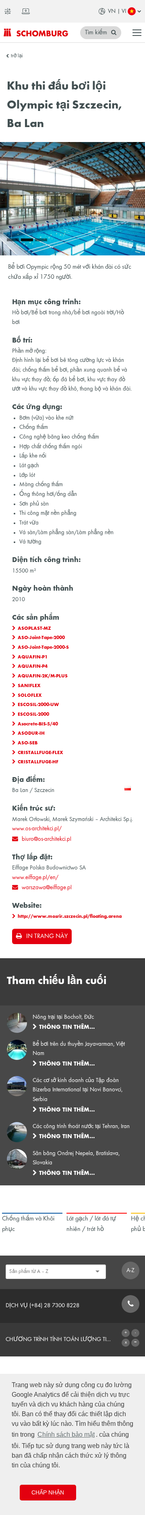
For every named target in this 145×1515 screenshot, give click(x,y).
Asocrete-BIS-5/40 (38, 724)
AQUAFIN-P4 (33, 666)
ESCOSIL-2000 (33, 714)
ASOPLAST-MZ (34, 628)
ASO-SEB (27, 743)
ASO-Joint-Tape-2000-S (43, 647)
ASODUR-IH (31, 733)
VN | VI (117, 11)
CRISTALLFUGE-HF (38, 762)
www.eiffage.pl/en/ (35, 877)
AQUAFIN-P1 (33, 657)
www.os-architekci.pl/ (37, 829)
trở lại (17, 56)
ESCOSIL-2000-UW (38, 704)
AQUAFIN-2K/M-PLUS (43, 676)
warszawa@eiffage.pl (47, 887)
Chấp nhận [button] (47, 1492)
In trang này (47, 936)
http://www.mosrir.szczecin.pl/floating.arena (70, 916)
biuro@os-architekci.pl (46, 839)
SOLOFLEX (30, 695)
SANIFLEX (29, 685)
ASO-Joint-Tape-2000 (41, 637)
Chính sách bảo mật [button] (66, 1434)
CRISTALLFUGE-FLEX (40, 752)
